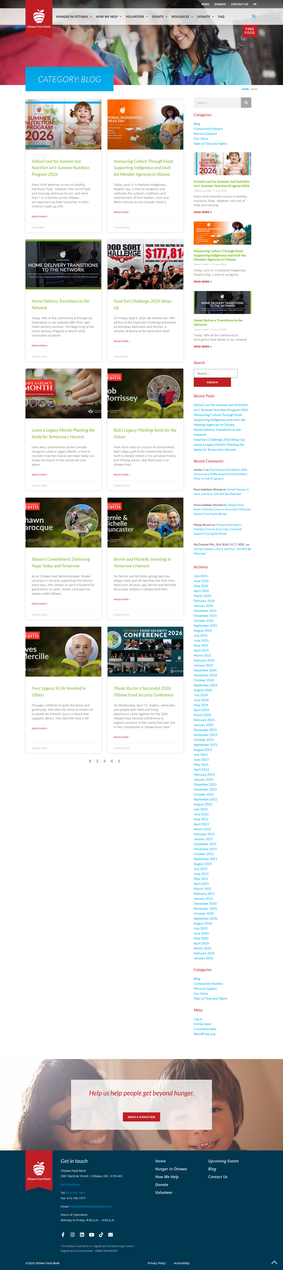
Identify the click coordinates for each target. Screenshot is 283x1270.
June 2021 (201, 874)
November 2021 (205, 849)
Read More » (40, 216)
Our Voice (201, 138)
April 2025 (201, 650)
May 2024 (201, 705)
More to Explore (205, 133)
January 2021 (203, 898)
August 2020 (203, 923)
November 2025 (205, 615)
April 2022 (201, 824)
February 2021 (204, 893)
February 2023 (204, 774)
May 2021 (201, 879)
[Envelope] (110, 1235)
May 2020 (201, 938)
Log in (198, 1019)
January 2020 (203, 958)
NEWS (205, 4)
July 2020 (201, 928)
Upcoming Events (223, 1161)
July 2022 (201, 809)
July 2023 (201, 754)
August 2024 (203, 690)
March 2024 (202, 715)
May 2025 (201, 645)
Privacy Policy (157, 1263)
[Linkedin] (82, 1235)
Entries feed (202, 1024)
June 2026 (201, 581)
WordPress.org (204, 1034)
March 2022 (202, 829)
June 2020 (201, 933)
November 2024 (205, 675)
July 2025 (201, 635)
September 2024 (205, 685)
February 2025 (204, 660)
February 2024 (204, 720)
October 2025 (204, 620)
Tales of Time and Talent (210, 143)
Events (157, 16)
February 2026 (204, 601)
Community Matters (208, 129)
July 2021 (201, 869)
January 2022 (203, 839)
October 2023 (204, 740)
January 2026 (203, 605)
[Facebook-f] (63, 1235)
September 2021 (205, 859)
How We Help (107, 16)
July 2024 (201, 695)
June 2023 (201, 759)
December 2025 (205, 610)
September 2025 (205, 625)
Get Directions (70, 1184)
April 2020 (201, 943)
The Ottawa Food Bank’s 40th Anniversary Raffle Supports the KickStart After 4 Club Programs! (220, 474)
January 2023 (203, 779)
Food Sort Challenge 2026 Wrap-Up (219, 439)
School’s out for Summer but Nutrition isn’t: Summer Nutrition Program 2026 (60, 167)
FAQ (221, 16)
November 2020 (205, 908)
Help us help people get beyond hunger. (141, 1093)
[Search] (246, 102)
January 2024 (203, 725)
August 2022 (203, 804)
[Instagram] (72, 1235)
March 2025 (202, 655)
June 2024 (201, 700)
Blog (197, 124)
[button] (254, 16)
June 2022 (201, 814)
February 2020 (204, 953)
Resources (180, 16)
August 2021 (203, 864)
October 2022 (204, 794)
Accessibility (182, 1263)
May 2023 (201, 764)
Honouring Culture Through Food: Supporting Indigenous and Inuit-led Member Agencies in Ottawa (143, 167)
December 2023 (205, 730)
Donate (220, 4)
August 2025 (203, 630)
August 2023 (203, 749)
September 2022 (205, 799)
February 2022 (204, 834)
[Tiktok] (101, 1235)
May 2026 (201, 586)
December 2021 (205, 844)
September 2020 (205, 918)
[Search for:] (216, 373)
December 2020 (205, 903)
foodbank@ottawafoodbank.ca (91, 1206)
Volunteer (135, 16)
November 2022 (205, 789)
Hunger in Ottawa (72, 16)
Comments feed (205, 1029)
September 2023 (205, 744)
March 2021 (202, 888)
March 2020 (202, 948)
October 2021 (204, 854)
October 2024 (204, 680)
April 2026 (201, 591)
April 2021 (201, 883)
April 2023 (201, 769)
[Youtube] (91, 1235)
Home (245, 89)
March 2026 (202, 596)
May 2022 (201, 819)
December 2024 (205, 670)
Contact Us (239, 4)
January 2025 (203, 665)
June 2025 (201, 640)
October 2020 (204, 913)
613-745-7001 (76, 1193)
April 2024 (201, 710)
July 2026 (201, 576)
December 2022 (205, 784)
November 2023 (205, 735)
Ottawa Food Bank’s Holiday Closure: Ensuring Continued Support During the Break (222, 509)
